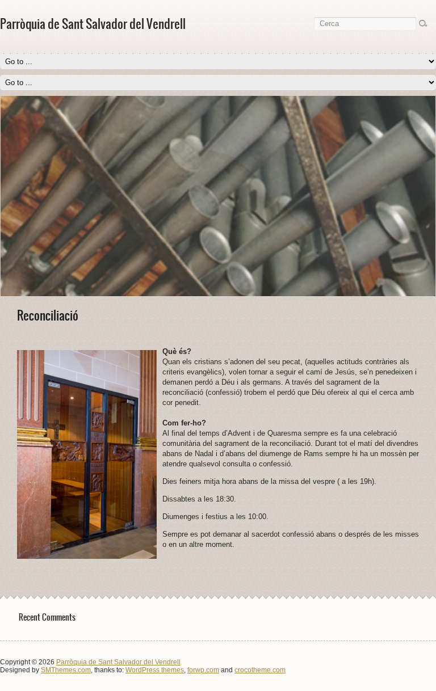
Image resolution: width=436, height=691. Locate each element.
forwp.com (203, 670)
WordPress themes (154, 670)
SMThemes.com (66, 670)
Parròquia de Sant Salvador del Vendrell (118, 662)
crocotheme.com (260, 670)
